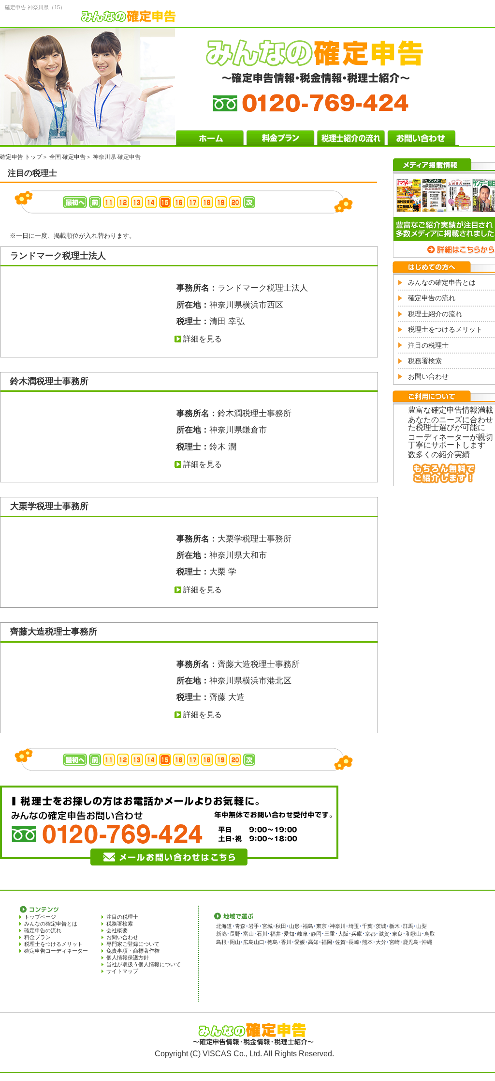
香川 (286, 942)
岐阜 (302, 934)
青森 (240, 926)
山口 (259, 942)
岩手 (253, 926)
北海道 (224, 926)
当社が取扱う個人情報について (143, 964)
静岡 (316, 934)
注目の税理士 (428, 345)
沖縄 (427, 942)
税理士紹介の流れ (435, 314)
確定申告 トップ (21, 157)
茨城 (381, 926)
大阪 (343, 934)
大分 (381, 942)
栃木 (394, 926)
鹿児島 (411, 942)
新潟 (221, 934)
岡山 (235, 942)
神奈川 (338, 926)
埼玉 (354, 926)
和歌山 (414, 934)
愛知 (289, 934)
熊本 (367, 942)
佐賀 (340, 942)
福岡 (326, 942)
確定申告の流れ (431, 298)
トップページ (40, 917)
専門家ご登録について (133, 944)
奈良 (397, 934)
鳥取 (429, 934)
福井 (275, 934)
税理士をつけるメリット (445, 329)
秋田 (281, 926)
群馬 (408, 926)
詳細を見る (202, 339)
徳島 (272, 942)
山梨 (421, 926)
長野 (235, 934)
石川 (262, 934)
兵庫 (356, 934)
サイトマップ (122, 971)
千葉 (367, 926)
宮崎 (394, 942)
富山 (248, 934)
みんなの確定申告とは (442, 282)
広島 (248, 942)
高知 (313, 942)
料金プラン (37, 937)
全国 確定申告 (67, 157)
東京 (321, 926)
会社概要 (117, 930)
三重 (329, 934)
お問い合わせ (428, 376)
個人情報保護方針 (127, 957)
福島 (308, 926)
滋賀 (384, 934)
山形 (294, 926)
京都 (370, 934)
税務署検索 (425, 361)
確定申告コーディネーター (56, 951)
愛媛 (299, 942)
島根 (221, 942)
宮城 (267, 926)
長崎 (354, 942)
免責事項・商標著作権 (133, 951)
